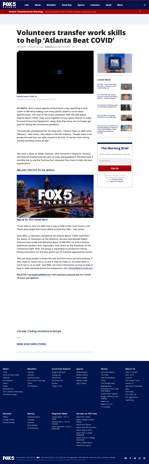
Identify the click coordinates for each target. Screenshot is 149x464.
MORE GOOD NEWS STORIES (31, 344)
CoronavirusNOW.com (39, 274)
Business (30, 422)
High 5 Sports (81, 383)
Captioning (129, 400)
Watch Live (105, 401)
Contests (128, 378)
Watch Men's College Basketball (84, 434)
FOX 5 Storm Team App (36, 380)
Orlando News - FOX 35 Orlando (61, 423)
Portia (103, 380)
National (6, 378)
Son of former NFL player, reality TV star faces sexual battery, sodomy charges (107, 96)
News (6, 368)
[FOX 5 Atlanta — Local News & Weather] (10, 5)
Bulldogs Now (106, 386)
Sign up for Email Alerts (134, 386)
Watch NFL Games (83, 417)
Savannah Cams (33, 378)
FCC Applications (131, 397)
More (120, 5)
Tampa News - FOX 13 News (60, 418)
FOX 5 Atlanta (21, 47)
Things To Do (57, 386)
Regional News (59, 413)
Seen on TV (129, 375)
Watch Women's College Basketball (85, 439)
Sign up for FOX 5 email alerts (32, 219)
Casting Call (56, 375)
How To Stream (131, 372)
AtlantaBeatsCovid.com (80, 268)
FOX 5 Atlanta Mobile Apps (13, 391)
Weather (31, 368)
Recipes (55, 383)
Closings (30, 372)
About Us (130, 368)
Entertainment (8, 389)
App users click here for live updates (35, 169)
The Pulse (104, 375)
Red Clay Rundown (108, 378)
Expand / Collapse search (144, 5)
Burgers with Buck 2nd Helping (109, 397)
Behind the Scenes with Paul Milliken (110, 390)
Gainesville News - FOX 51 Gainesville (61, 428)
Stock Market (32, 425)
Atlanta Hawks (81, 378)
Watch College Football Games (85, 421)
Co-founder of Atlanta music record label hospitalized (107, 106)
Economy (30, 420)
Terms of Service (116, 181)
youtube (126, 458)
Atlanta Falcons (82, 375)
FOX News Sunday (10, 394)
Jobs (127, 389)
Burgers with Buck (59, 372)
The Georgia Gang (108, 383)
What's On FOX (106, 404)
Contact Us (129, 383)
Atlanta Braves (81, 372)
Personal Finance (33, 417)
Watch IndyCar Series (84, 430)
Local (5, 372)
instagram (140, 458)
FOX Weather (32, 386)
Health (5, 386)
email (144, 458)
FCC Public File (130, 394)
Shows (104, 368)
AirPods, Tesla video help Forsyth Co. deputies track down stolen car (106, 86)
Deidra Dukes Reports (109, 394)
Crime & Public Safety (11, 375)
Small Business (33, 428)
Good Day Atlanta (61, 368)
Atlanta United (81, 380)
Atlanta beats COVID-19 (27, 96)
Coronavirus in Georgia (35, 47)
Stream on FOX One (86, 413)
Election (7, 413)
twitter (135, 458)
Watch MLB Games (83, 424)
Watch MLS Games (83, 445)
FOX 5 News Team (132, 380)
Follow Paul (56, 378)
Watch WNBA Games (84, 443)
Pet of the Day (57, 380)
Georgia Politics (9, 420)
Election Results (9, 422)
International (7, 380)
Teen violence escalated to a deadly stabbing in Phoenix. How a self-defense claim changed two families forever (108, 129)
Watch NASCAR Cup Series (86, 427)
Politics (5, 383)
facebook (130, 458)
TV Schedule (105, 407)
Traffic (29, 383)
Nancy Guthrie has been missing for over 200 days (106, 116)
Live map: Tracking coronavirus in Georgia (39, 331)
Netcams (30, 375)
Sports (79, 368)
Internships (129, 391)
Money (30, 413)
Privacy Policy (117, 179)
